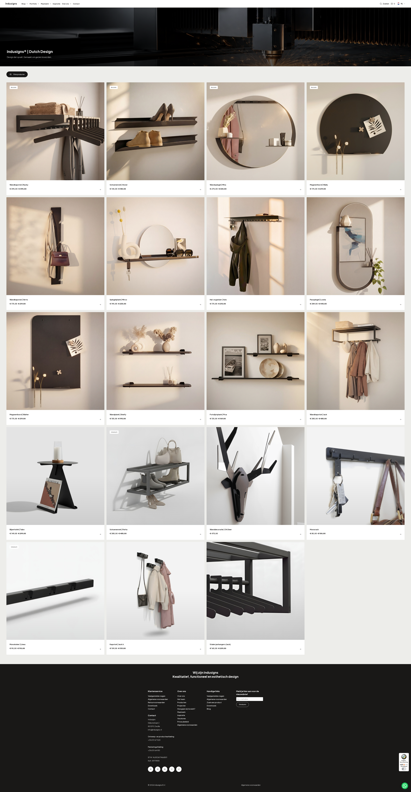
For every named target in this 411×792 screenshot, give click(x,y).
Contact (76, 4)
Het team (181, 699)
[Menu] (407, 754)
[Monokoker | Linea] (55, 598)
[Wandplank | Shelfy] (155, 368)
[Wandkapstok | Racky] (55, 138)
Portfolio (33, 4)
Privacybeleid (183, 722)
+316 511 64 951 (154, 750)
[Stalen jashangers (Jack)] (256, 598)
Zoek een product (214, 702)
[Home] (11, 4)
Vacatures (181, 718)
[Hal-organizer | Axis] (256, 253)
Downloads (152, 706)
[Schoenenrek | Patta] (155, 483)
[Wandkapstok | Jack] (356, 368)
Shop (24, 4)
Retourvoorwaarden (156, 702)
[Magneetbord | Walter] (55, 368)
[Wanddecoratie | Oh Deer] (256, 483)
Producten (181, 702)
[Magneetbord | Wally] (356, 138)
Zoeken (386, 4)
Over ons (65, 4)
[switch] (404, 769)
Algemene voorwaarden (158, 699)
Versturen (242, 704)
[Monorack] (356, 483)
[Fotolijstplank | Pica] (256, 368)
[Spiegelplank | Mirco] (155, 253)
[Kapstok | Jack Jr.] (155, 598)
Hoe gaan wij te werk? (186, 709)
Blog (209, 709)
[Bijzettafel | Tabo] (55, 483)
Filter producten (19, 74)
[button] (401, 3)
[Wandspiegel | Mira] (256, 138)
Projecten (181, 706)
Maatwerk (45, 4)
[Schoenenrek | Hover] (155, 138)
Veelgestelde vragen (156, 696)
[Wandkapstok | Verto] (55, 253)
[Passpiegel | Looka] (356, 253)
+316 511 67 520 (154, 740)
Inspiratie (56, 4)
